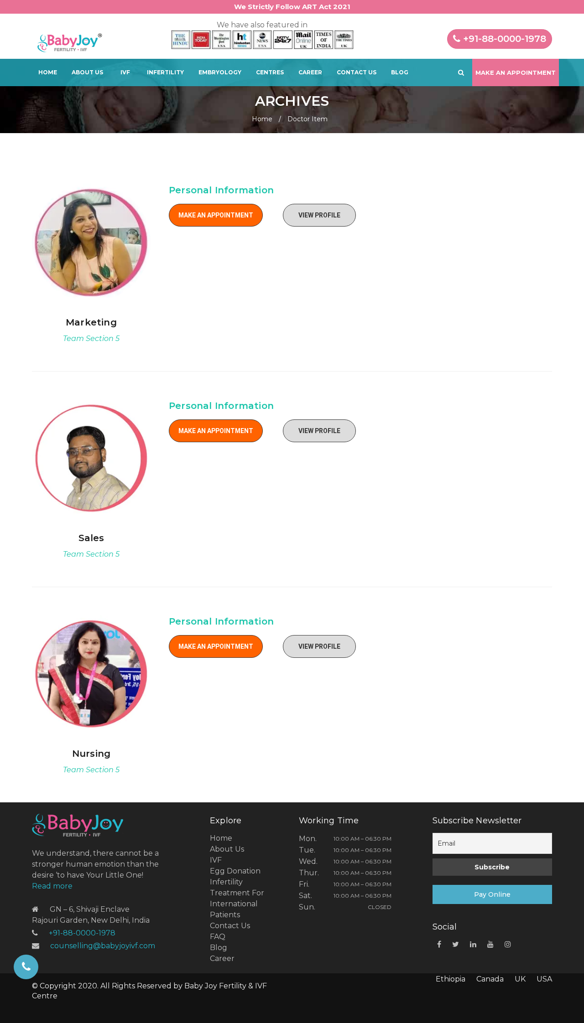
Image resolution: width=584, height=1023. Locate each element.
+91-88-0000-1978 (503, 38)
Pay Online (492, 894)
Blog (399, 72)
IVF (125, 72)
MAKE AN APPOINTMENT (215, 215)
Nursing (91, 753)
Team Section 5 (91, 338)
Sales (91, 537)
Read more (52, 886)
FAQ (217, 936)
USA (544, 979)
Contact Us (356, 72)
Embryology (219, 72)
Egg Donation (235, 871)
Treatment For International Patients (237, 904)
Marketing (91, 322)
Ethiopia (450, 979)
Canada (490, 979)
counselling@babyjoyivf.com (102, 945)
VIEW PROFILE (319, 215)
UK (520, 979)
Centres (270, 72)
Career (310, 72)
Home (47, 72)
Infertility (165, 72)
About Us (87, 72)
